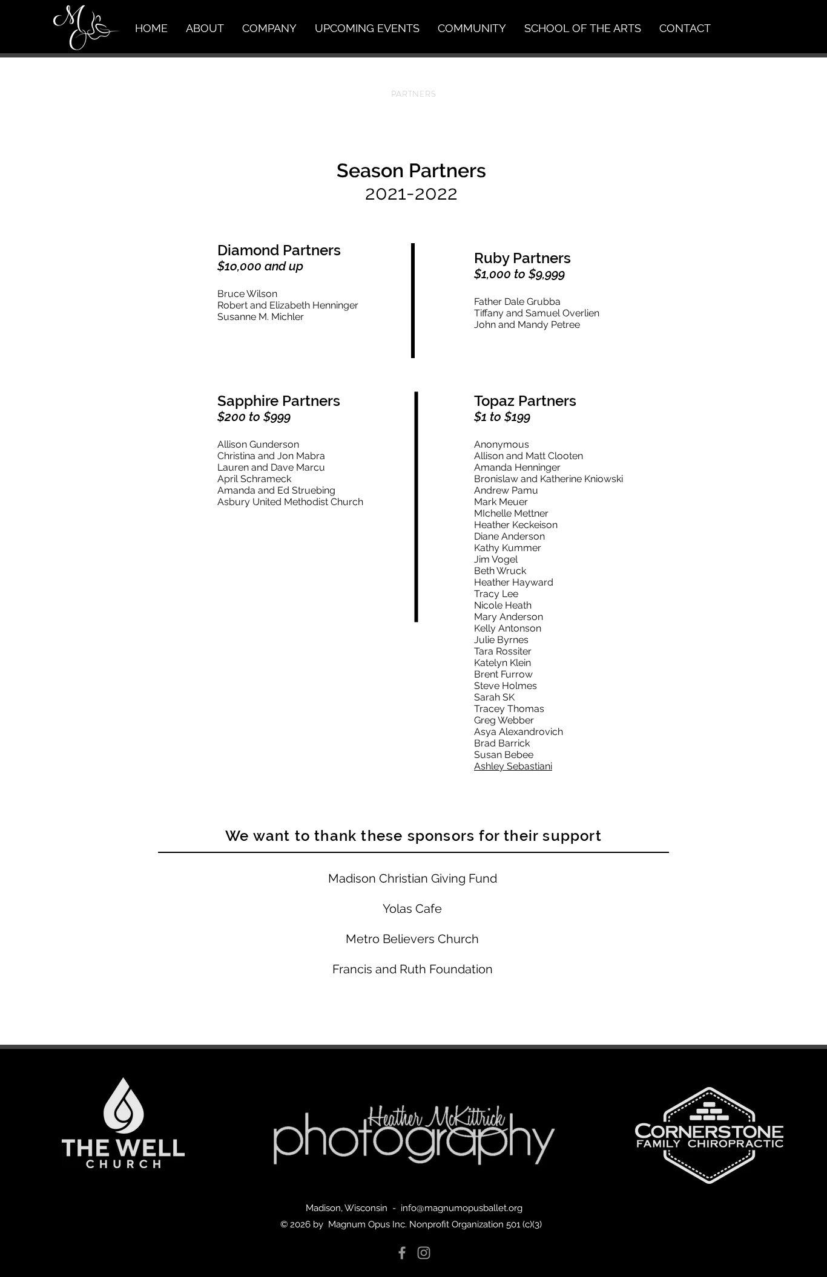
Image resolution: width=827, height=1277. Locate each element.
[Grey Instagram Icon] (423, 1252)
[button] (205, 28)
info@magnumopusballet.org (461, 1208)
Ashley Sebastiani (513, 766)
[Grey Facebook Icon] (402, 1252)
